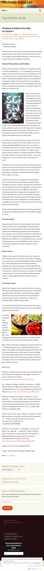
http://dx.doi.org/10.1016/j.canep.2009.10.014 (23, 392)
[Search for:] (40, 10)
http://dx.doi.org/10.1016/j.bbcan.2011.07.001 (17, 379)
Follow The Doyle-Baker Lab (13, 491)
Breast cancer (28, 34)
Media (27, 36)
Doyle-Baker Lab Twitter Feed (14, 478)
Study (16, 39)
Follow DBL (7, 508)
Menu (4, 10)
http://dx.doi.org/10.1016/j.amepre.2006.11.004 (18, 441)
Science (11, 39)
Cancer (36, 34)
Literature (21, 36)
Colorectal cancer (7, 36)
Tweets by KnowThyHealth (10, 482)
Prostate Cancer (34, 36)
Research (5, 39)
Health (15, 36)
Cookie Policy (37, 563)
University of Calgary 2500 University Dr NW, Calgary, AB (13, 522)
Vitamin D (18, 34)
